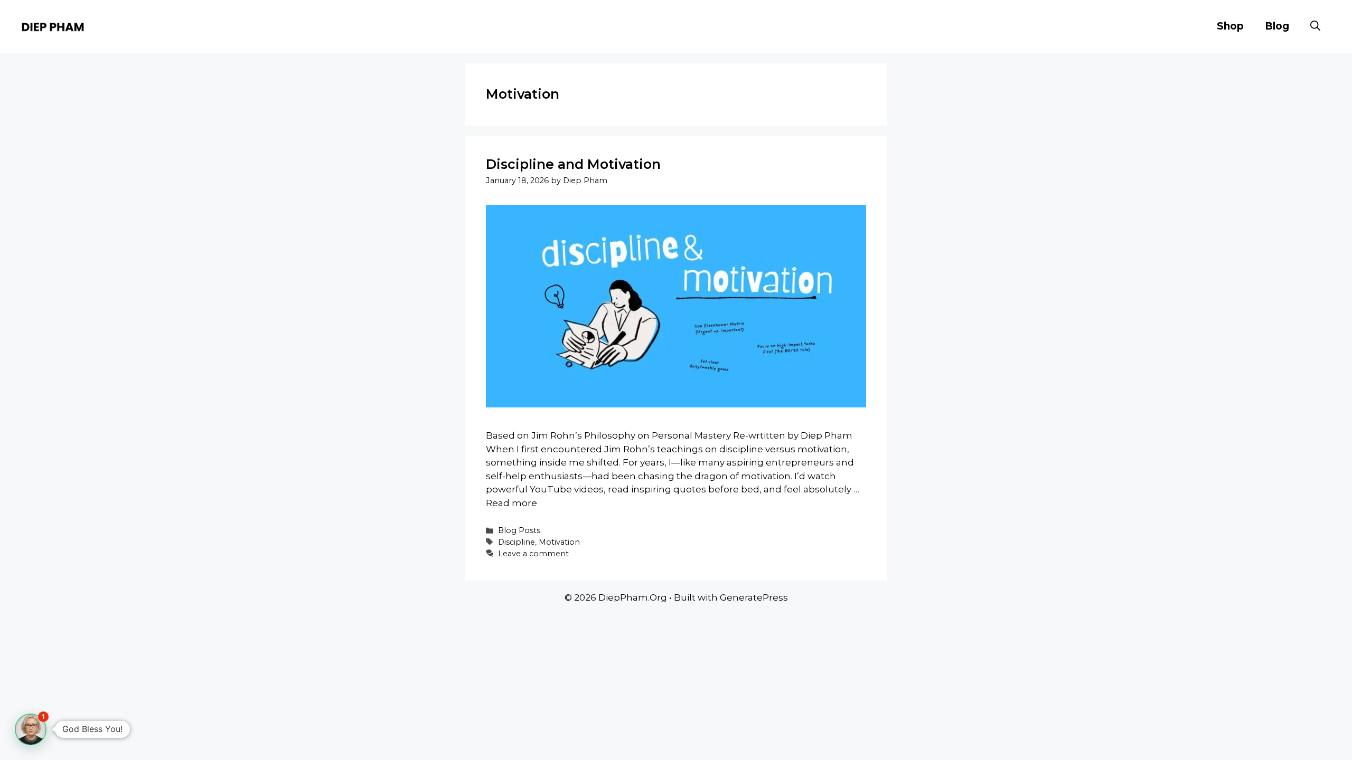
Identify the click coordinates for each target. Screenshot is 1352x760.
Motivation (559, 542)
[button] (1315, 26)
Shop (1230, 26)
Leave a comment (533, 553)
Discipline (516, 542)
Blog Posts (519, 530)
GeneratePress (754, 597)
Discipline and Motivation (573, 164)
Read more (511, 503)
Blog (1277, 26)
